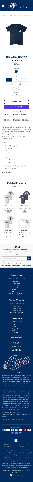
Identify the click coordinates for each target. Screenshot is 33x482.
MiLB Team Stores (16, 337)
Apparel (9, 15)
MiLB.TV (16, 333)
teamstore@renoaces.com (12, 409)
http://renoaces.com (9, 414)
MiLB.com (16, 325)
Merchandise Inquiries (16, 312)
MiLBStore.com (16, 327)
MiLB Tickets (16, 335)
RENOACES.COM (16, 346)
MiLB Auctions (16, 331)
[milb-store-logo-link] (16, 442)
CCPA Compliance (16, 292)
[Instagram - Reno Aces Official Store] (20, 350)
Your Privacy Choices (18, 294)
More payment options (16, 111)
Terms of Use (16, 288)
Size (16, 76)
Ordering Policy (16, 308)
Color (16, 68)
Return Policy (16, 283)
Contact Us (16, 281)
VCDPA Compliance (16, 290)
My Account (16, 306)
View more (16, 186)
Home (3, 15)
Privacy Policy (16, 286)
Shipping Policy (16, 310)
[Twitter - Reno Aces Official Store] (13, 350)
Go (29, 258)
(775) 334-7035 (22, 407)
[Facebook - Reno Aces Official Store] (16, 350)
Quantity (16, 92)
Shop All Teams (16, 329)
